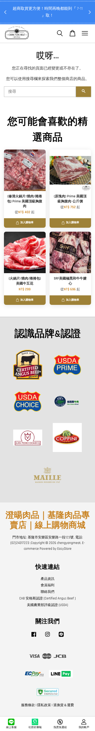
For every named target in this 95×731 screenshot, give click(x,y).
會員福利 (47, 585)
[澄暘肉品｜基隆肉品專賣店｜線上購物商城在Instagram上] (47, 637)
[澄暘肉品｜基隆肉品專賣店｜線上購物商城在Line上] (61, 637)
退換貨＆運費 (63, 705)
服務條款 (28, 705)
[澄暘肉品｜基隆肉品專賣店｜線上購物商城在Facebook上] (33, 637)
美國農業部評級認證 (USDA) (47, 605)
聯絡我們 (47, 592)
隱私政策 (44, 705)
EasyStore (64, 549)
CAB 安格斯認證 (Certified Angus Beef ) (47, 598)
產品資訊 (47, 579)
